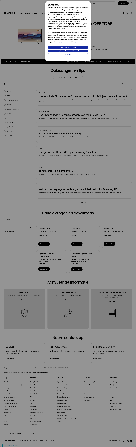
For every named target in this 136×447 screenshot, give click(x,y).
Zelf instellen (68, 55)
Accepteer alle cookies (68, 47)
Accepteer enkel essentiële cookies (68, 51)
